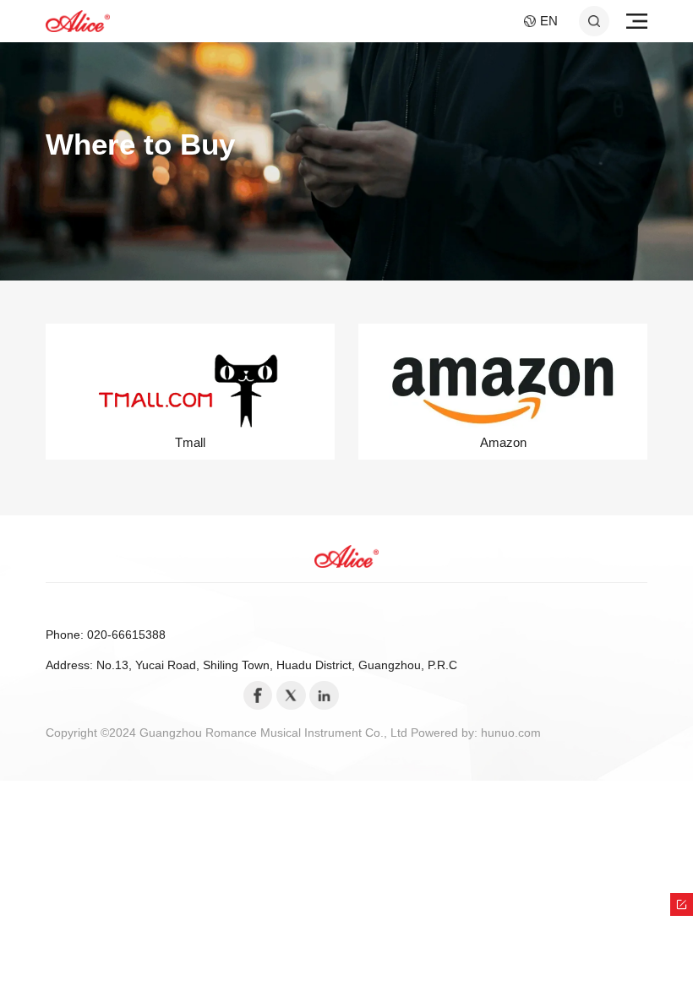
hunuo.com (511, 733)
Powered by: (446, 733)
